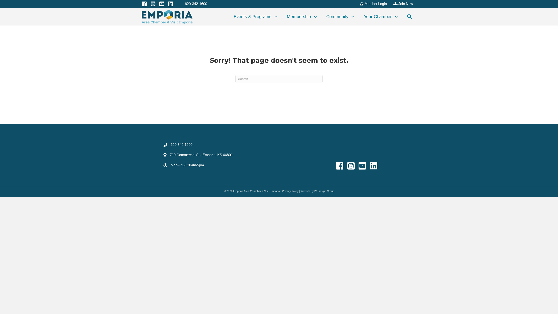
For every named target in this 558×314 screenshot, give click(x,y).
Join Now (405, 4)
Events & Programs (252, 16)
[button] (276, 17)
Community (337, 16)
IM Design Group (324, 191)
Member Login (375, 4)
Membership (299, 16)
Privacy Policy (290, 191)
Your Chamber (378, 16)
